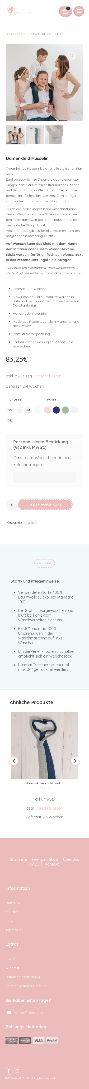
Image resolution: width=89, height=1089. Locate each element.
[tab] (44, 564)
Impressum (14, 930)
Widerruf (12, 968)
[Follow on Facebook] (8, 1071)
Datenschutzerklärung (22, 977)
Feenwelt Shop (45, 859)
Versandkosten (47, 376)
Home (9, 34)
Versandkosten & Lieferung (26, 986)
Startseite (18, 859)
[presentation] (13, 760)
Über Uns (71, 859)
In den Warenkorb (45, 504)
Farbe (51, 399)
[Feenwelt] (19, 11)
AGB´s (10, 959)
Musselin (23, 34)
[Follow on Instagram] (17, 1071)
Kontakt (52, 864)
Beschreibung (44, 563)
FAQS (35, 864)
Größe (15, 399)
